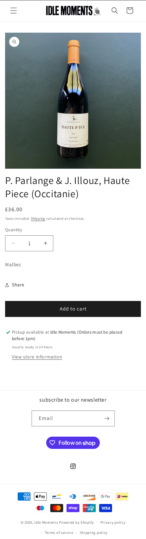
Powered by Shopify (76, 522)
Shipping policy (94, 532)
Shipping (38, 218)
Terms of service (59, 532)
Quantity (13, 230)
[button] (13, 10)
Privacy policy (113, 522)
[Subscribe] (106, 418)
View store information (37, 357)
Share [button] (18, 285)
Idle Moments (46, 522)
